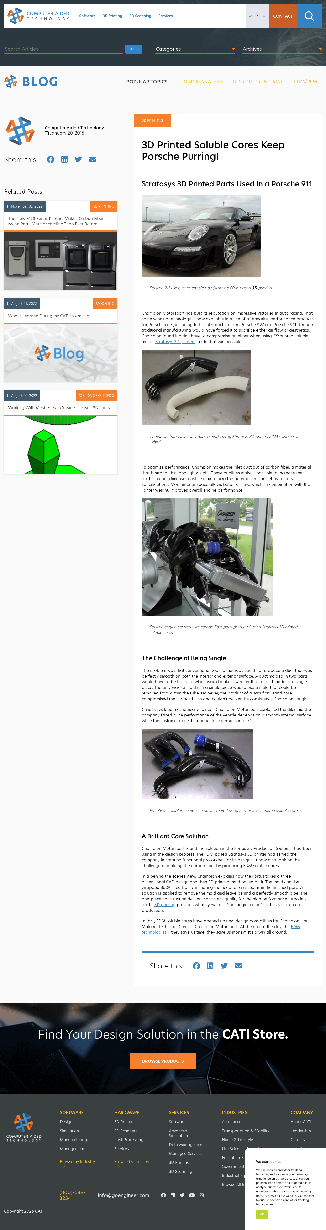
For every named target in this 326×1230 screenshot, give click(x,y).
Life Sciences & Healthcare (246, 1149)
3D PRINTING (103, 206)
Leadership (301, 1131)
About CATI (301, 1122)
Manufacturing (73, 1140)
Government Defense (241, 1166)
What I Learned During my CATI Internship (48, 316)
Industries (234, 1112)
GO (132, 49)
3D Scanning (140, 15)
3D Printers (124, 1122)
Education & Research (242, 1157)
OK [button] (262, 1214)
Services (165, 15)
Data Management (186, 1145)
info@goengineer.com (123, 1195)
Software (87, 15)
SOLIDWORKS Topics (96, 395)
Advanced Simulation (178, 1133)
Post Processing (128, 1140)
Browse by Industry (77, 1161)
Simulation (69, 1131)
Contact (283, 16)
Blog (40, 82)
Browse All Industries (241, 1184)
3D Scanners (125, 1131)
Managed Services (185, 1153)
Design (66, 1122)
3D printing (165, 904)
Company (302, 1112)
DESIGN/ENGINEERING (258, 81)
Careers (298, 1140)
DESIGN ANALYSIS (202, 81)
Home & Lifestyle (237, 1140)
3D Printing (112, 15)
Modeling (105, 303)
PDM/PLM (305, 81)
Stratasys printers (175, 341)
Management (72, 1149)
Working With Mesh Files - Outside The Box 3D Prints (59, 407)
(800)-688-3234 (72, 1195)
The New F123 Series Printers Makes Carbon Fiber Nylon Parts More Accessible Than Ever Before (56, 221)
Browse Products (163, 1061)
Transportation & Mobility (245, 1131)
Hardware (126, 1112)
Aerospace (231, 1122)
